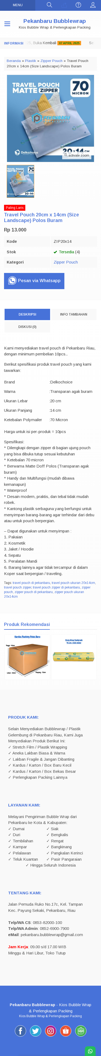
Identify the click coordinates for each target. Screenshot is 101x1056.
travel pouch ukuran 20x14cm (73, 583)
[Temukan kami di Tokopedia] (81, 1036)
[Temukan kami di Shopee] (66, 1036)
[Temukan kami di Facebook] (20, 1036)
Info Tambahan (73, 314)
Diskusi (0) (27, 327)
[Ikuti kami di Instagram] (51, 1036)
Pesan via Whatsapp (39, 280)
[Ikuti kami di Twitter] (36, 1036)
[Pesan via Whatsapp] (64, 5)
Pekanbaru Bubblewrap (54, 21)
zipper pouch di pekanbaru (34, 592)
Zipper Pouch (66, 262)
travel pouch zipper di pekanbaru (56, 587)
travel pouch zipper (17, 587)
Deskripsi (27, 314)
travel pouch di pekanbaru (31, 583)
